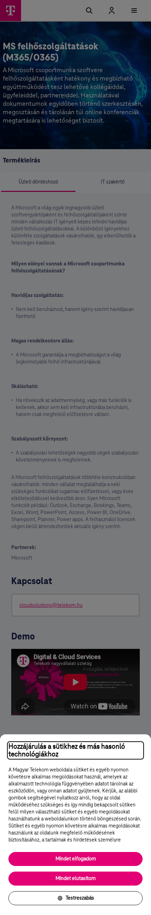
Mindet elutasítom (75, 878)
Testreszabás (80, 898)
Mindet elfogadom (75, 859)
